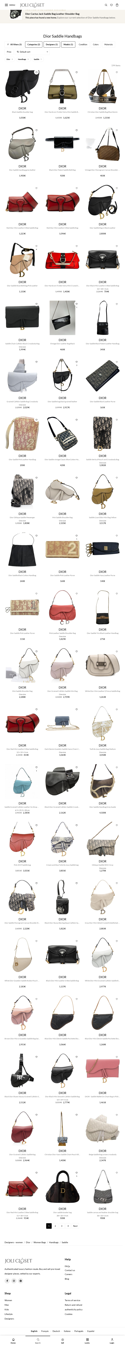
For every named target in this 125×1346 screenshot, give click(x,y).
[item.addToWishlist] (76, 72)
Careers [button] (68, 1274)
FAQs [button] (67, 1266)
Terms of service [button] (72, 1300)
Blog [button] (67, 1278)
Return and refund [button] (73, 1305)
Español (90, 1331)
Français (45, 1331)
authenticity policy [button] (73, 1309)
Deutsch (56, 1331)
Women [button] (8, 1300)
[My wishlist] (111, 5)
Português (78, 1331)
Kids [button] (7, 1309)
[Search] (106, 5)
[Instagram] (13, 1280)
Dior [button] (9, 59)
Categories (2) (33, 44)
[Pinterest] (20, 1280)
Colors (96, 44)
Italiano (67, 1331)
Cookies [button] (68, 1314)
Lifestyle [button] (8, 1314)
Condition (83, 44)
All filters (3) (16, 44)
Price (9, 52)
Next (75, 1226)
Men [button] (7, 1305)
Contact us (70, 1270)
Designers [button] (9, 1318)
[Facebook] (7, 1280)
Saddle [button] (36, 59)
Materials (108, 44)
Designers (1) (52, 44)
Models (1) (68, 44)
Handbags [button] (22, 59)
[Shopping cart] (117, 5)
